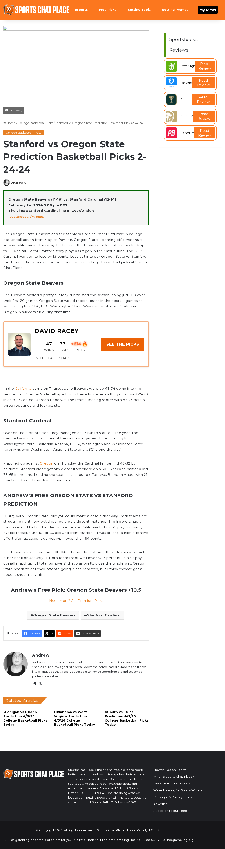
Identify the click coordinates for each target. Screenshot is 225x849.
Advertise (160, 804)
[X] (40, 683)
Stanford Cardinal (104, 615)
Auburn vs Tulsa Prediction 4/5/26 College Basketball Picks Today (127, 718)
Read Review (204, 66)
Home (11, 123)
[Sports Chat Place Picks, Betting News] (36, 9)
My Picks (208, 10)
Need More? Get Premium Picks (76, 600)
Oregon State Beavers (54, 615)
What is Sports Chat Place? (173, 776)
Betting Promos (175, 10)
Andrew (17, 183)
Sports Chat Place (111, 830)
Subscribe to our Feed (170, 810)
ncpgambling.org (180, 840)
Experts (81, 10)
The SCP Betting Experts (172, 783)
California (23, 388)
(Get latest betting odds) (26, 216)
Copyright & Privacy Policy (172, 797)
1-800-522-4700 (153, 840)
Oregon (46, 463)
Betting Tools (139, 10)
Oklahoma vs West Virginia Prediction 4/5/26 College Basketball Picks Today (74, 718)
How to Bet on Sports (169, 769)
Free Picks (107, 10)
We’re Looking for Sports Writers (177, 790)
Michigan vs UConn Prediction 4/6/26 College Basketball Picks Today (25, 718)
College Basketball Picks (35, 123)
